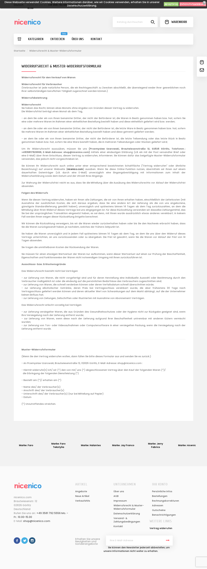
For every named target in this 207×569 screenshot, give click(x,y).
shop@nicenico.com (36, 521)
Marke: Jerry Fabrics (152, 445)
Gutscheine (158, 510)
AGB (116, 496)
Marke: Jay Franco (120, 445)
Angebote (81, 491)
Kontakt (118, 526)
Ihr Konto (160, 484)
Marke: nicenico (184, 445)
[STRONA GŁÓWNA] (19, 39)
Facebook (17, 540)
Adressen (157, 505)
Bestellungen (159, 496)
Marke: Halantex (87, 445)
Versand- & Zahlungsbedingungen (127, 520)
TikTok (40, 540)
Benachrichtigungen (164, 514)
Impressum (120, 500)
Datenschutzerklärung (192, 4)
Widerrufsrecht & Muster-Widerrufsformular (129, 507)
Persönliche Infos (162, 491)
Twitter (24, 540)
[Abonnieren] (168, 541)
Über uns (119, 491)
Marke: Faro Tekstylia (55, 445)
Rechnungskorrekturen (165, 500)
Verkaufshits (82, 500)
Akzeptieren (171, 4)
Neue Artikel (82, 496)
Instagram (32, 540)
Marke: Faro (23, 445)
